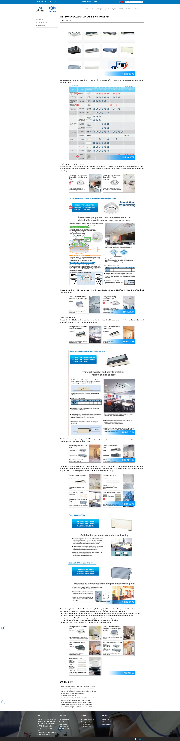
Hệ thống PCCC (85, 724)
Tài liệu (128, 9)
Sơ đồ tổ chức (63, 724)
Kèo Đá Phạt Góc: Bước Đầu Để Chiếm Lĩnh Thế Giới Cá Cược (78, 686)
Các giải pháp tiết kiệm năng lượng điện (72, 693)
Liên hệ (136, 9)
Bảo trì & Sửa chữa (86, 726)
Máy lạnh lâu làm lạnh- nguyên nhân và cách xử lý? (76, 707)
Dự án (114, 9)
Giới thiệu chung (64, 719)
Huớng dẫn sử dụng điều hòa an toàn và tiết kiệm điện (76, 702)
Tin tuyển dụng (40, 26)
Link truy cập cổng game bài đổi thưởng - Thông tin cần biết (79, 691)
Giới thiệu (99, 9)
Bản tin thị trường (41, 22)
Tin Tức (121, 9)
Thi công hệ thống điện (87, 719)
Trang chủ (89, 9)
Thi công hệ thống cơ (87, 722)
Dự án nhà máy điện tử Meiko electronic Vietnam (75, 700)
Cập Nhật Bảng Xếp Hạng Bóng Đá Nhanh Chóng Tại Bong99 (78, 689)
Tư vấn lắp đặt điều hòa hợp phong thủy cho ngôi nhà (76, 704)
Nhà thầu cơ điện (64, 728)
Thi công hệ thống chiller (68, 695)
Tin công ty (39, 19)
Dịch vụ (107, 9)
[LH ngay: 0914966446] (3, 628)
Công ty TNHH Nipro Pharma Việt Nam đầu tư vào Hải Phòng (78, 698)
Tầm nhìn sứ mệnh (64, 722)
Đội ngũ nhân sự (64, 726)
